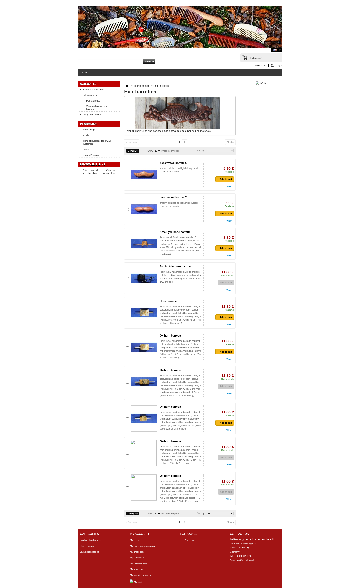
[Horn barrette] (144, 313)
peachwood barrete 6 (173, 163)
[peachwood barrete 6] (144, 175)
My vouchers (136, 569)
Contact (86, 149)
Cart (255, 58)
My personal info (138, 563)
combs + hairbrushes (93, 89)
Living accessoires (91, 114)
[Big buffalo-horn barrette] (144, 278)
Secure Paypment (91, 155)
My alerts (138, 582)
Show (150, 151)
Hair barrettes (93, 100)
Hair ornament (89, 95)
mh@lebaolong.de (246, 560)
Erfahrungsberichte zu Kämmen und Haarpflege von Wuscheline (98, 171)
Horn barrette (168, 301)
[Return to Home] (127, 85)
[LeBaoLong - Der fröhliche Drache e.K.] (180, 27)
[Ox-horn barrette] (144, 347)
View (229, 186)
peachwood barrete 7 (173, 197)
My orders (135, 540)
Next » (230, 142)
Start (82, 73)
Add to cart (226, 179)
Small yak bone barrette (175, 232)
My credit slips (137, 552)
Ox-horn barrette (170, 335)
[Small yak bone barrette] (144, 244)
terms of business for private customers (96, 142)
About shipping (89, 129)
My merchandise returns (142, 546)
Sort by (200, 150)
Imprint (85, 135)
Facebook (190, 540)
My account (139, 533)
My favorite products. (140, 575)
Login (279, 65)
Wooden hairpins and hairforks (97, 107)
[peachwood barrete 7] (144, 209)
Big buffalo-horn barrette (175, 266)
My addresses (137, 557)
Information (89, 124)
